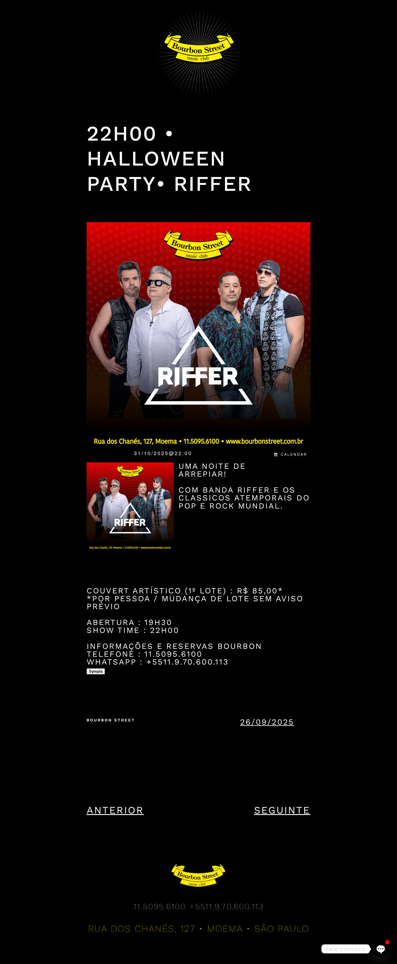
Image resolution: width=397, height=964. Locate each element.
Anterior (115, 810)
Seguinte (282, 810)
